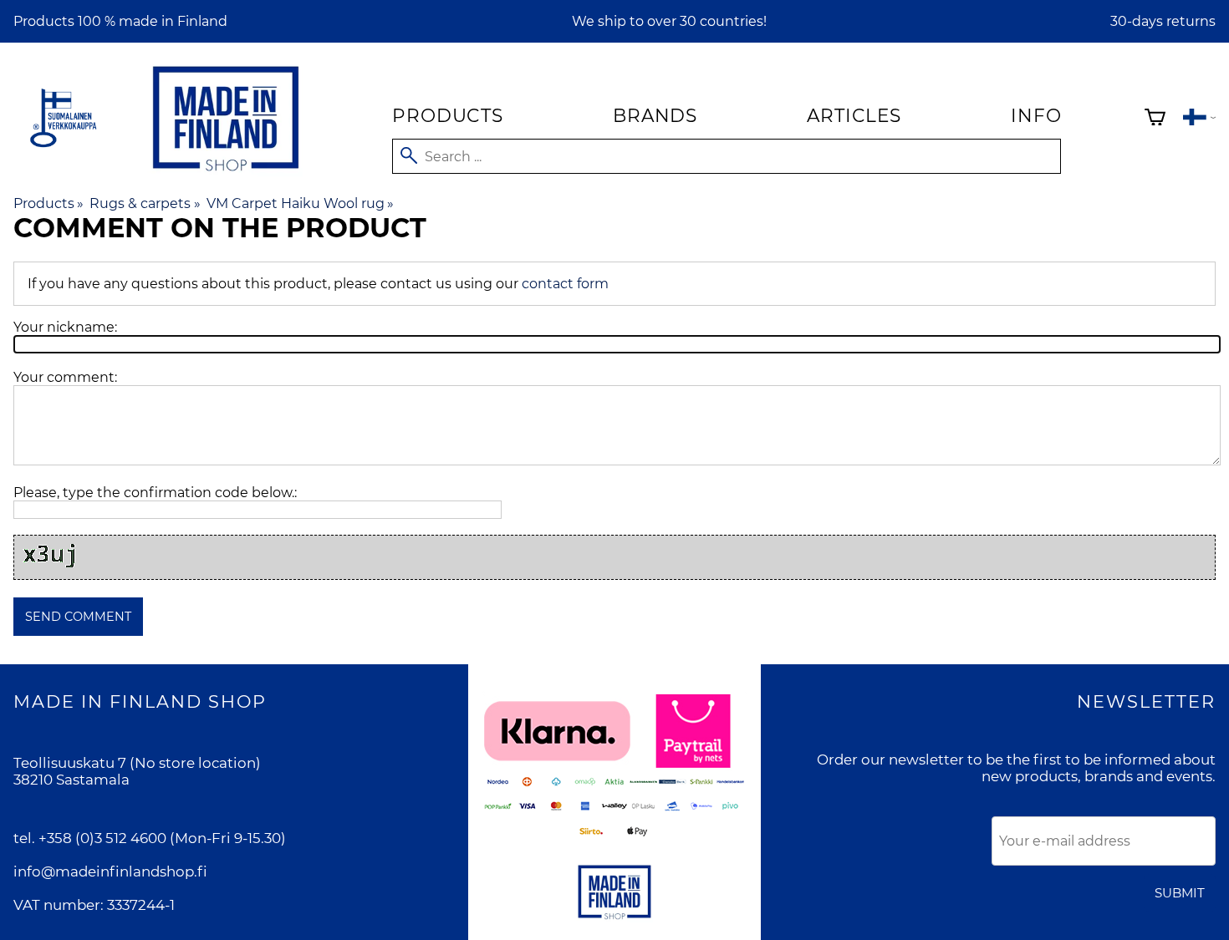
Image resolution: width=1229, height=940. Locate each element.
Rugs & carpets (144, 203)
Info (1036, 115)
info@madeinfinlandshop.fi (110, 871)
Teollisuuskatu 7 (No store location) (137, 763)
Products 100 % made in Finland (120, 21)
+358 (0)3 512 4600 (102, 838)
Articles (853, 115)
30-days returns (1163, 21)
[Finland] (1199, 119)
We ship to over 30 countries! (669, 21)
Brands (655, 115)
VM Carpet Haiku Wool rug (300, 203)
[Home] (225, 174)
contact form (565, 284)
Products (447, 115)
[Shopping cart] (1155, 119)
